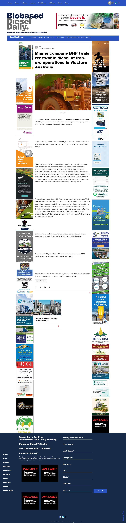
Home (5, 454)
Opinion (6, 462)
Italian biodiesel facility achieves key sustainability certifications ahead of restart (46, 319)
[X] (119, 3)
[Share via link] (49, 287)
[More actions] (90, 47)
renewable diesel (41, 281)
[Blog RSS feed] (110, 3)
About (5, 478)
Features (6, 466)
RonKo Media (8, 490)
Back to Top (123, 516)
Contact (6, 486)
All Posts (6, 474)
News (5, 458)
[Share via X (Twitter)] (40, 287)
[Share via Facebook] (36, 287)
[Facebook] (113, 3)
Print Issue (7, 470)
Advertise (7, 482)
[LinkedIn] (116, 3)
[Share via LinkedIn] (45, 287)
